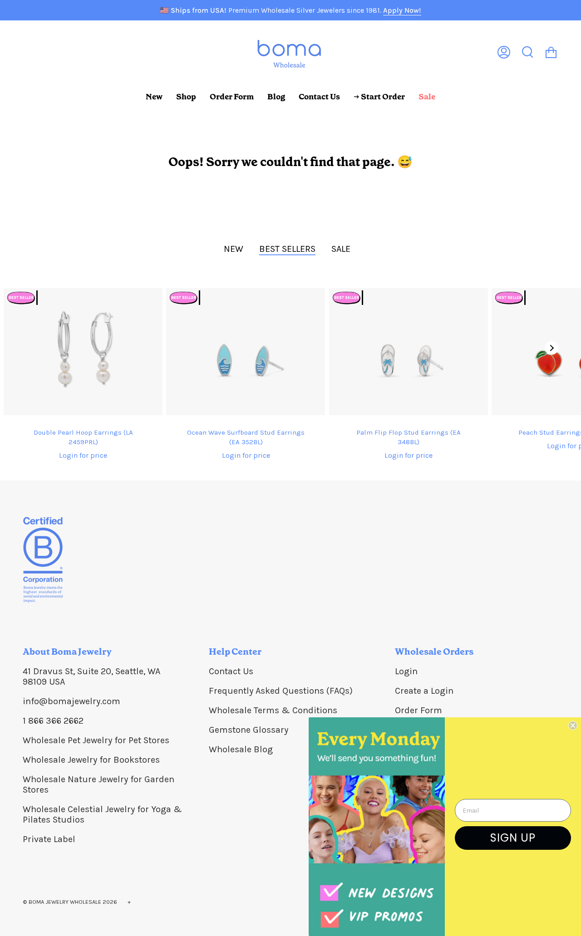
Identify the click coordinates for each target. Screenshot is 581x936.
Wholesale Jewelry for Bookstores (91, 760)
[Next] (551, 348)
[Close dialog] (572, 725)
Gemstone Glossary (248, 730)
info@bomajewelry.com (71, 701)
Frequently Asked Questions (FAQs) (281, 691)
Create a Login (424, 691)
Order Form (418, 710)
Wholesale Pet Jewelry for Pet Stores (96, 740)
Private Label (49, 839)
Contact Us (231, 671)
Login (406, 671)
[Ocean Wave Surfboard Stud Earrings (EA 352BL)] (245, 351)
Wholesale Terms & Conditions (273, 710)
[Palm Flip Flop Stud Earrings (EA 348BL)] (408, 351)
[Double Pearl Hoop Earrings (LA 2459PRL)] (83, 351)
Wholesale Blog (241, 749)
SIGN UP (513, 837)
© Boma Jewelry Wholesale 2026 (70, 902)
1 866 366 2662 (53, 720)
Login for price (83, 455)
